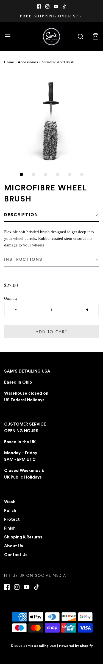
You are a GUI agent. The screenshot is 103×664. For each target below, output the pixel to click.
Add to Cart (51, 332)
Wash (9, 502)
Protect (12, 519)
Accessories (28, 62)
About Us (13, 546)
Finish (10, 528)
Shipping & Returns (23, 537)
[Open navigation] (7, 36)
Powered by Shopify (76, 645)
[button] (51, 121)
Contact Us (15, 555)
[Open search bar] (80, 36)
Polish (10, 511)
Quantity (11, 298)
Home (9, 62)
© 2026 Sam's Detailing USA (33, 645)
